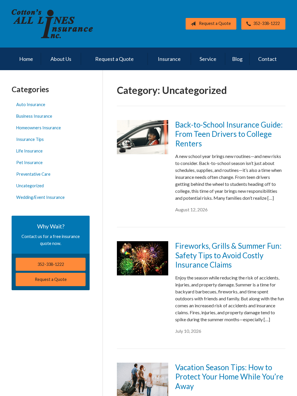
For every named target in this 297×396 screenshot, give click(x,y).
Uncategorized (30, 185)
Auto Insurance (30, 104)
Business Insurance (34, 116)
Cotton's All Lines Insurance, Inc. (52, 23)
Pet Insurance (29, 162)
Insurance (169, 59)
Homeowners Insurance (38, 127)
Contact (267, 59)
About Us (60, 59)
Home (26, 59)
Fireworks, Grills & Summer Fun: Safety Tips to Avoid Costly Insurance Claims (228, 255)
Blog (237, 59)
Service (208, 59)
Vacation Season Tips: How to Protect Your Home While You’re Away (229, 377)
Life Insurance (29, 150)
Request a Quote (215, 23)
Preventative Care (33, 174)
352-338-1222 (266, 23)
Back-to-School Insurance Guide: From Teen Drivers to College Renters (229, 134)
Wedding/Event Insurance (40, 197)
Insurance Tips (30, 139)
